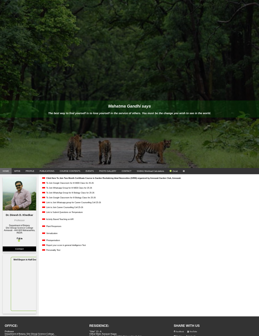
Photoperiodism (53, 240)
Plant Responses (53, 226)
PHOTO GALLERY (107, 171)
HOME (6, 171)
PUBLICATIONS (47, 171)
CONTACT (126, 171)
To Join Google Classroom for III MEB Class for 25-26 (70, 183)
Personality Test (53, 250)
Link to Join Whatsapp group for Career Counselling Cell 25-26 (73, 202)
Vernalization (51, 233)
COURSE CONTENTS (70, 171)
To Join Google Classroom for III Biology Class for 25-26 (71, 197)
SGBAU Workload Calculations (150, 171)
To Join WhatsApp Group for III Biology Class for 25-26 (70, 193)
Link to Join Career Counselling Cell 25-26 (64, 207)
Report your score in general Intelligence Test (66, 245)
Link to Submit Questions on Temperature (64, 212)
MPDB (17, 171)
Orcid (175, 171)
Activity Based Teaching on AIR (60, 219)
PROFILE (30, 171)
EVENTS (90, 171)
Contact (19, 249)
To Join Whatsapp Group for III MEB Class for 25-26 (69, 188)
